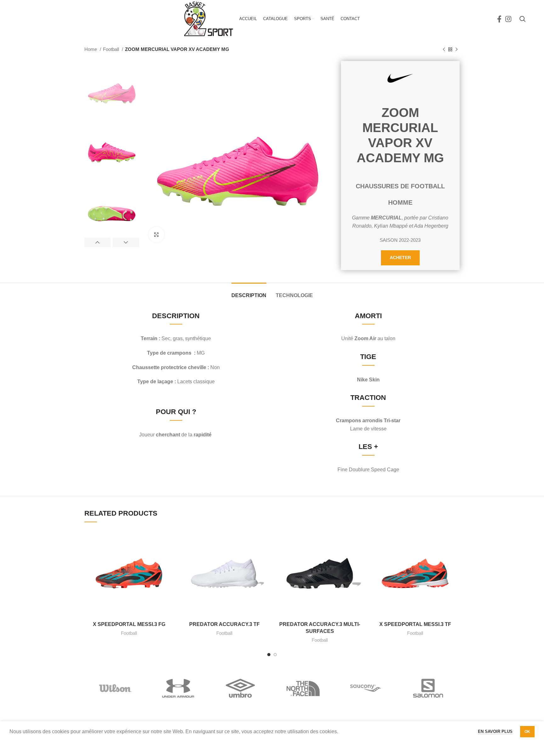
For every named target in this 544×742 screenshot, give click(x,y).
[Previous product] (444, 49)
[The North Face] (303, 688)
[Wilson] (115, 688)
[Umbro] (240, 688)
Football (111, 49)
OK (527, 731)
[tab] (248, 292)
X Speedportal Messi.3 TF (415, 624)
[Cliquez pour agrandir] (156, 234)
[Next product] (456, 49)
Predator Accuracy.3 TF (224, 624)
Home (91, 49)
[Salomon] (428, 688)
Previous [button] (97, 242)
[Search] (522, 19)
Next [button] (126, 242)
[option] (111, 88)
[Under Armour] (178, 688)
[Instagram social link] (508, 19)
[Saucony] (365, 688)
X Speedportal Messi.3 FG (129, 624)
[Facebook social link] (499, 19)
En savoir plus (495, 731)
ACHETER (400, 257)
